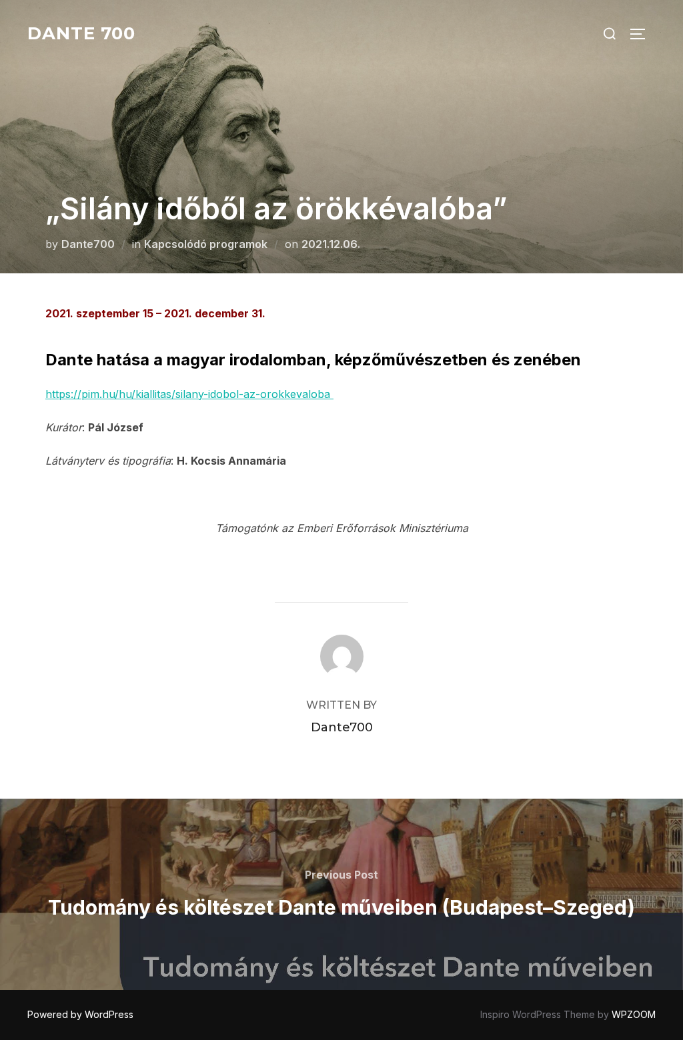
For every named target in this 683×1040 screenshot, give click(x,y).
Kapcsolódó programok (205, 244)
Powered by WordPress (80, 1014)
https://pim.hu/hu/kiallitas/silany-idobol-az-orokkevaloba (189, 394)
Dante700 (88, 244)
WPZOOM (634, 1014)
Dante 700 (81, 33)
